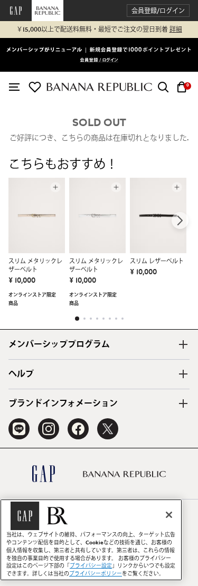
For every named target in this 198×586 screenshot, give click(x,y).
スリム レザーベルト (157, 261)
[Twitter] (107, 428)
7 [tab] (116, 319)
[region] (91, 540)
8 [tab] (122, 319)
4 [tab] (97, 319)
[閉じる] (169, 514)
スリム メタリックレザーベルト (35, 265)
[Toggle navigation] (14, 87)
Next (180, 220)
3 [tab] (91, 319)
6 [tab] (110, 319)
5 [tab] (103, 319)
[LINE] (19, 428)
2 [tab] (84, 319)
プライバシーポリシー (95, 574)
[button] (158, 11)
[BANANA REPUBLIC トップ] (99, 87)
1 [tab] (77, 318)
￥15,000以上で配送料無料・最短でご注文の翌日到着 (99, 29)
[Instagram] (48, 428)
